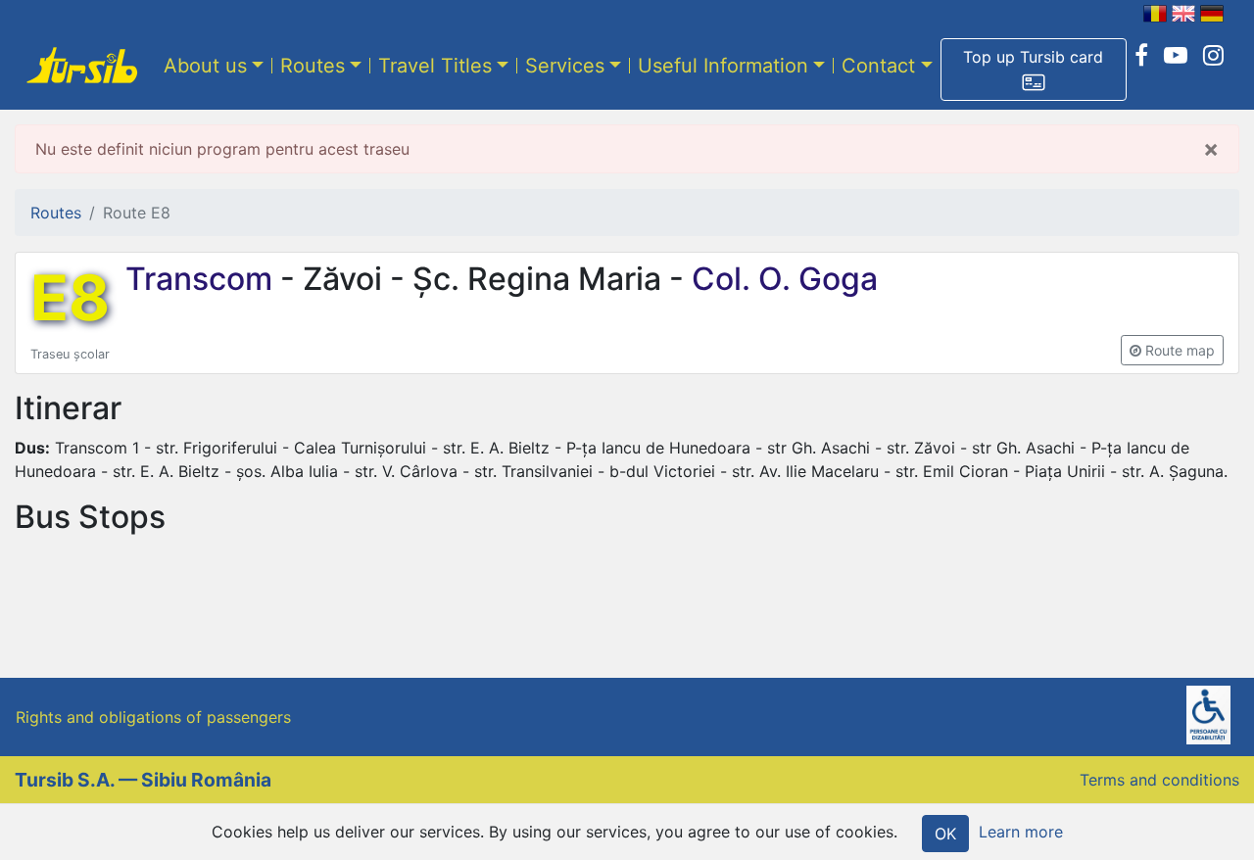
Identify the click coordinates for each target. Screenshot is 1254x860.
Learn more (1021, 831)
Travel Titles (435, 65)
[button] (1033, 69)
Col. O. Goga (781, 279)
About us (205, 65)
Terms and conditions (1159, 779)
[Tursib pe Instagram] (1213, 55)
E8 (70, 298)
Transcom (202, 279)
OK (945, 833)
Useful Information (723, 65)
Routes (312, 65)
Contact (878, 65)
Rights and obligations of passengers (153, 717)
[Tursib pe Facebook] (1141, 55)
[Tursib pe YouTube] (1175, 55)
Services (564, 65)
